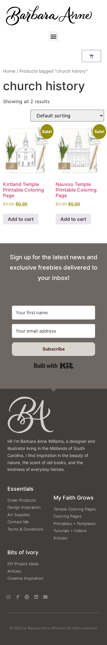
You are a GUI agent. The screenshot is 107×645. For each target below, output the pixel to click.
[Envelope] (45, 597)
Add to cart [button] (21, 219)
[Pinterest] (27, 597)
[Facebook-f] (17, 597)
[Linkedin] (36, 597)
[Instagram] (8, 597)
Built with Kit (53, 365)
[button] (54, 36)
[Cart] (91, 56)
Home (9, 71)
